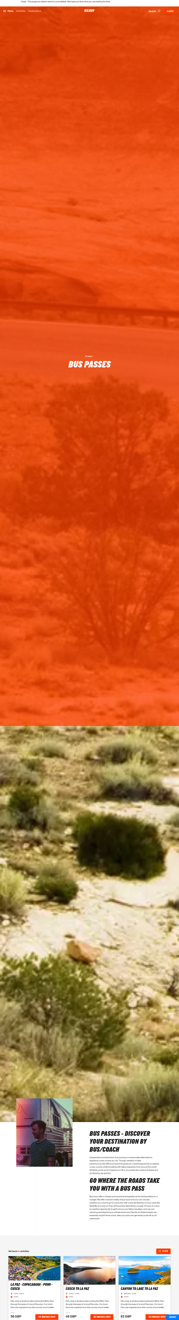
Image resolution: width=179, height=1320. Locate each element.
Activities (20, 11)
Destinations (34, 11)
